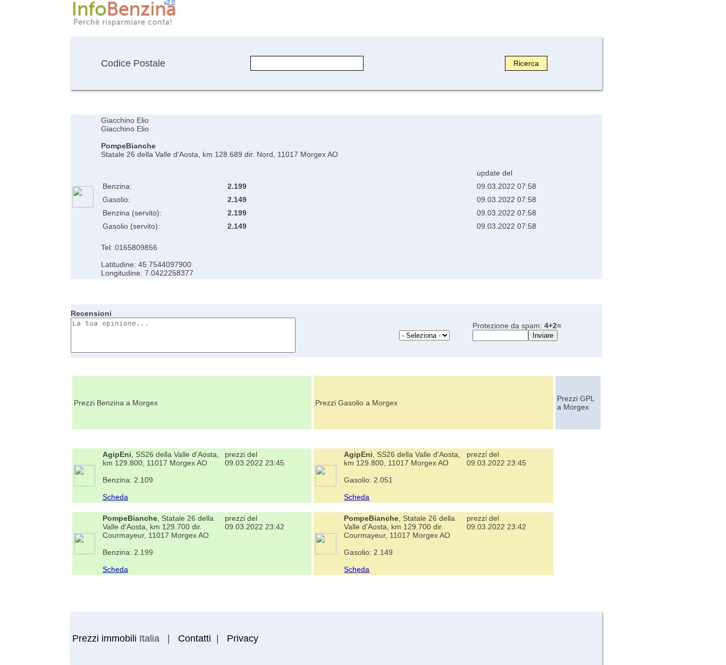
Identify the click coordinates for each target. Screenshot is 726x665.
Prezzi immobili (104, 638)
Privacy (242, 638)
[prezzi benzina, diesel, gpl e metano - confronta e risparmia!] (124, 25)
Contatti (194, 638)
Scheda (115, 497)
